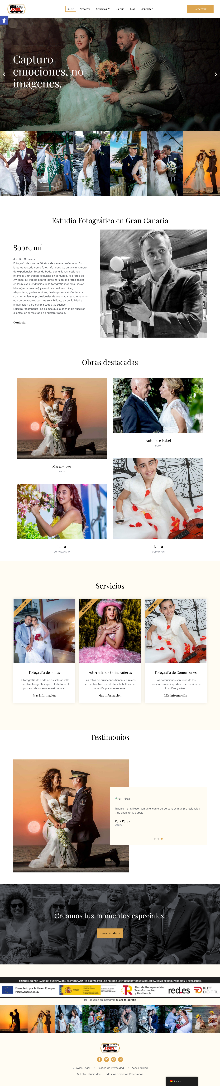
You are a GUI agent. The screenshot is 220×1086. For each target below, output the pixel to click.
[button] (4, 20)
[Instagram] (113, 1059)
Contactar (147, 8)
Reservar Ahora (110, 933)
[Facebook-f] (99, 1059)
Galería (120, 8)
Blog (132, 8)
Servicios (101, 8)
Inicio (70, 8)
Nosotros (85, 8)
